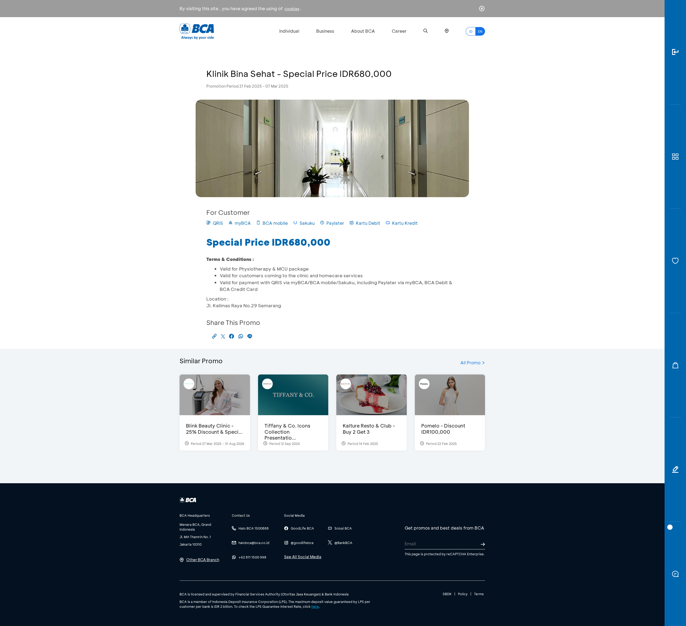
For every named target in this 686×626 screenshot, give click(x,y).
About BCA (363, 31)
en (480, 31)
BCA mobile (275, 223)
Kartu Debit (368, 223)
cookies (292, 8)
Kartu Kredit (405, 223)
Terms (479, 594)
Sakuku (307, 223)
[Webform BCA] (675, 469)
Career (399, 31)
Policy (463, 594)
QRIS (218, 223)
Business (325, 31)
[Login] (675, 52)
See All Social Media (302, 556)
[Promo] (675, 365)
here (315, 606)
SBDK (447, 594)
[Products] (675, 156)
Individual (289, 31)
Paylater (335, 223)
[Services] (675, 261)
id (470, 31)
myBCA (243, 223)
